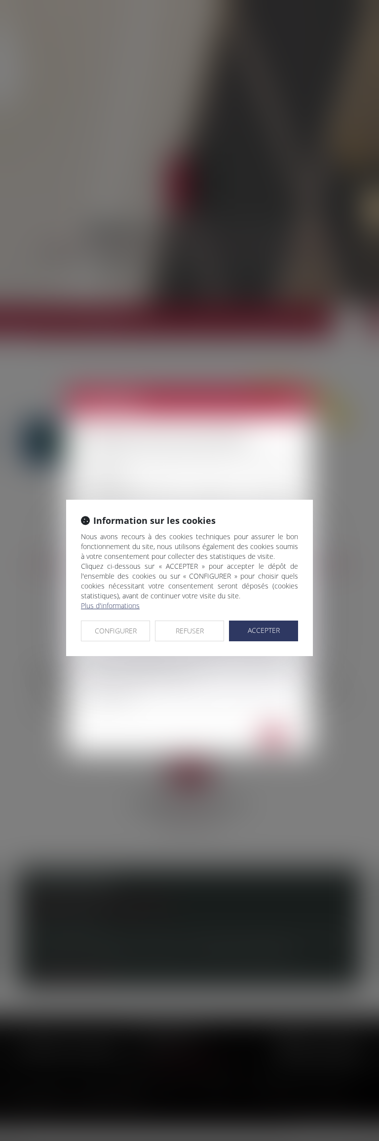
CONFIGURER (116, 630)
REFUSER (190, 630)
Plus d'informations (110, 605)
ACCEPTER (264, 630)
